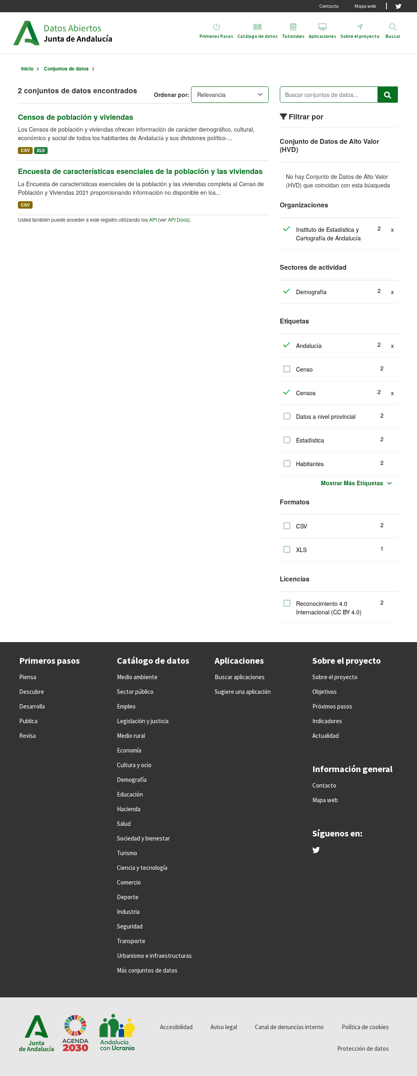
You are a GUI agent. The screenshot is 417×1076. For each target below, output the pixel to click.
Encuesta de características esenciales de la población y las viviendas (140, 171)
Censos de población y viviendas (75, 117)
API (153, 219)
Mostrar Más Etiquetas (352, 483)
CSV (25, 150)
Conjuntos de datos (66, 68)
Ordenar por (170, 94)
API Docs (178, 219)
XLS (41, 150)
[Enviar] (387, 94)
